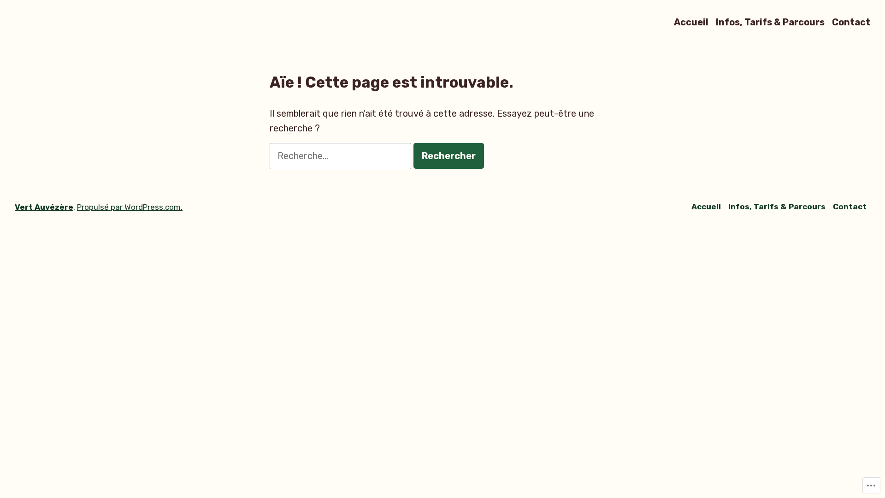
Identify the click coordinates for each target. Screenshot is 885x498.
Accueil (691, 21)
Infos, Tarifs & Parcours (770, 21)
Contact (851, 21)
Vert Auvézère (44, 207)
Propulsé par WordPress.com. (130, 207)
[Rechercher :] (341, 155)
